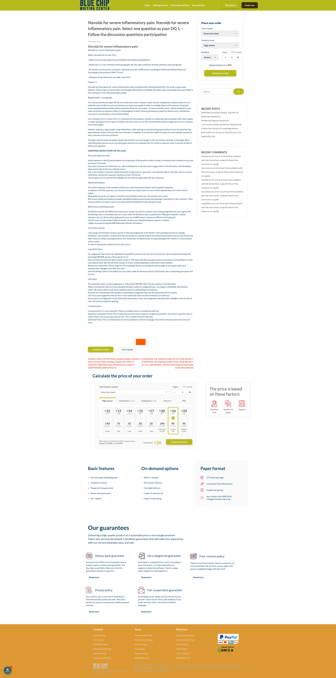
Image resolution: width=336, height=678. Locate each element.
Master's (168, 401)
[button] (8, 670)
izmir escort (206, 168)
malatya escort (207, 156)
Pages (224, 52)
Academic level (207, 40)
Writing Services (160, 5)
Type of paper (207, 28)
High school (107, 401)
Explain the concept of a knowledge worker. (219, 128)
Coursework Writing (102, 658)
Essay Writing (198, 5)
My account (230, 5)
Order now (249, 5)
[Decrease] (175, 392)
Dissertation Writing (180, 5)
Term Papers (98, 640)
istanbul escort (207, 180)
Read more (94, 577)
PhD (184, 401)
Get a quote (127, 349)
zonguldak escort (208, 203)
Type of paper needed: (108, 387)
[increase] (238, 57)
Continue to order (100, 349)
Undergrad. (126, 401)
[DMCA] (226, 649)
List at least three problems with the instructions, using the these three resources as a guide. (221, 160)
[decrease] (225, 57)
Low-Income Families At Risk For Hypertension (221, 124)
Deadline (205, 52)
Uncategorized (94, 41)
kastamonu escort (209, 191)
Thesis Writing (99, 653)
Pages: (175, 387)
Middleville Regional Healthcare (215, 120)
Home (147, 5)
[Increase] (189, 392)
